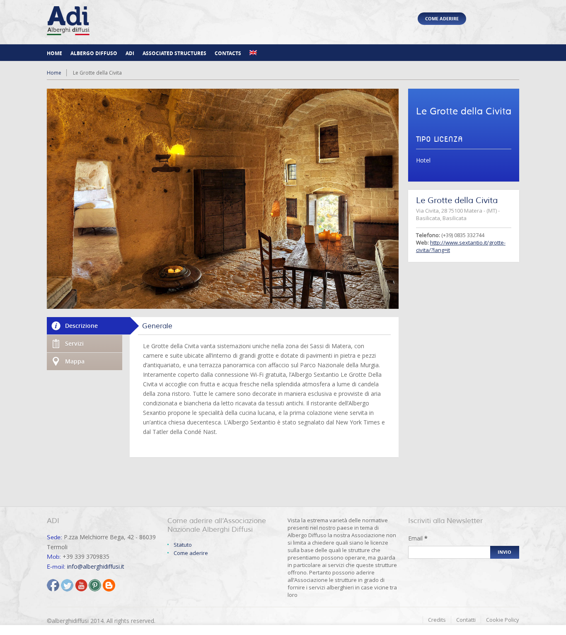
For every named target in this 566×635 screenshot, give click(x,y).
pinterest (95, 585)
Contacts (228, 53)
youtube (81, 585)
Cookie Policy (502, 619)
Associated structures (174, 53)
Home (54, 53)
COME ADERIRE (442, 18)
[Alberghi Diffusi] (68, 32)
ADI (130, 53)
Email (418, 538)
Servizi (74, 343)
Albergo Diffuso (93, 53)
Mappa (75, 361)
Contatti (466, 619)
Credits (437, 619)
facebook (53, 585)
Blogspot (109, 585)
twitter (67, 585)
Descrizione (81, 326)
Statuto (183, 544)
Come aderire (191, 553)
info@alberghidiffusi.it (95, 566)
